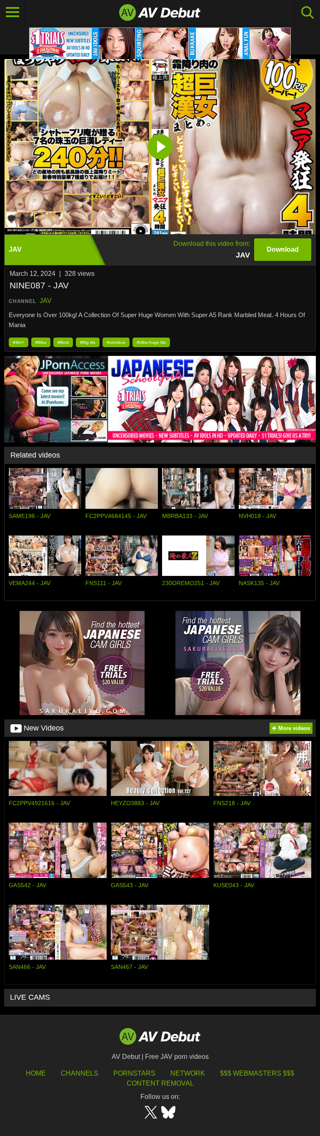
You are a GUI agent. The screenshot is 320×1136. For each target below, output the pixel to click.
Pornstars (134, 1073)
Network (187, 1073)
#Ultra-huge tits (151, 342)
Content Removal (160, 1083)
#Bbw (40, 342)
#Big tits (87, 342)
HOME (36, 1073)
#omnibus (116, 342)
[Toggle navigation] (12, 12)
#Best (63, 342)
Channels (79, 1073)
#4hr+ (18, 342)
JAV (46, 300)
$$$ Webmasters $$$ (257, 1073)
